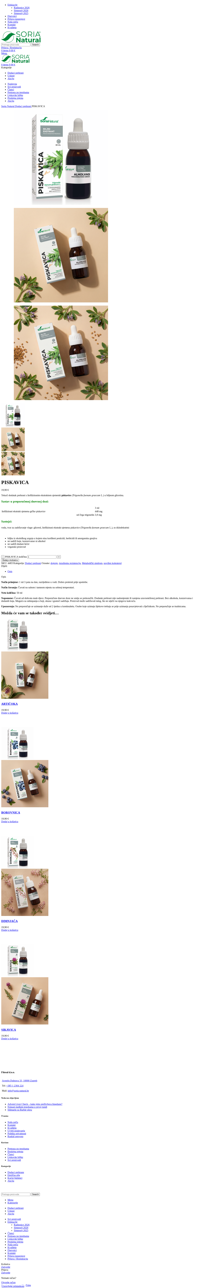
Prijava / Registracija (18, 1258)
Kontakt (12, 1125)
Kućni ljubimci (15, 1178)
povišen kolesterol (113, 563)
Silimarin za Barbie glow (20, 1109)
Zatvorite (5, 1267)
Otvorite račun (8, 1282)
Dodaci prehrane (16, 1172)
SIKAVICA (8, 1029)
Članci (11, 1154)
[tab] (10, 571)
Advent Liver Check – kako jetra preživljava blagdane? (35, 1104)
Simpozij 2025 (21, 13)
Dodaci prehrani (23, 106)
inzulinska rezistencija (70, 563)
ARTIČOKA (9, 704)
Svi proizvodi (14, 1160)
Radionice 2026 (22, 7)
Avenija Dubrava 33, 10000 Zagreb (19, 1080)
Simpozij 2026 (21, 10)
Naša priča (13, 1122)
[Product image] (24, 698)
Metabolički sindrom (92, 563)
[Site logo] (21, 41)
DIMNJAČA (9, 921)
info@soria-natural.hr (18, 1090)
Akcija (11, 1180)
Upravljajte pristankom (13, 1286)
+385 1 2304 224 (14, 1085)
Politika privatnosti (17, 1133)
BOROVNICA (10, 812)
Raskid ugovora (15, 1136)
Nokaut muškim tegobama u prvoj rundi (27, 1107)
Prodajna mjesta (15, 1151)
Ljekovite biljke (15, 1157)
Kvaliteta (12, 1128)
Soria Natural (8, 106)
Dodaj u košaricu (10, 560)
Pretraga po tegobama (18, 1148)
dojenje (54, 563)
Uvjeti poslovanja (16, 1130)
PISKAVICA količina (16, 556)
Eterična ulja (14, 1175)
